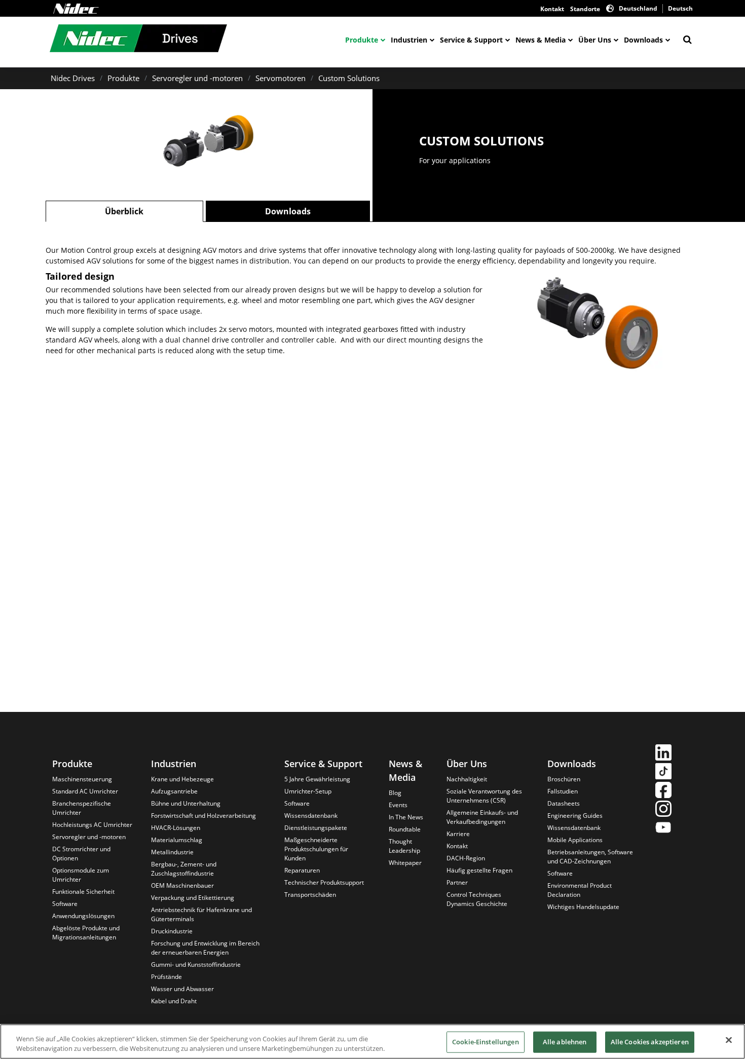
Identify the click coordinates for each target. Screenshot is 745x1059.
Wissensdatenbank (311, 815)
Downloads (643, 40)
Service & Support (471, 40)
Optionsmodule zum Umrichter (80, 875)
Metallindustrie (172, 852)
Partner (457, 882)
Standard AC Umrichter (85, 791)
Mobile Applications (575, 840)
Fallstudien (562, 791)
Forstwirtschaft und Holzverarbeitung (203, 815)
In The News (406, 817)
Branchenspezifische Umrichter (81, 808)
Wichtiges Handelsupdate (583, 906)
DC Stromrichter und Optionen (81, 853)
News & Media (540, 40)
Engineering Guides (575, 815)
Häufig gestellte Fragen (479, 870)
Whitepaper (405, 862)
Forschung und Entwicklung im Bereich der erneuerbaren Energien (205, 948)
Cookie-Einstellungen (485, 1041)
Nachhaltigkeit (466, 779)
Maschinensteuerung (82, 779)
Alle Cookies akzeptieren (650, 1041)
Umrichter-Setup (307, 791)
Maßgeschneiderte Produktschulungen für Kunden (316, 849)
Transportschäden (310, 894)
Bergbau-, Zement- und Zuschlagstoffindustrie (183, 869)
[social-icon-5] (663, 828)
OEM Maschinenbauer (182, 885)
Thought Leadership (404, 846)
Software (65, 903)
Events (398, 805)
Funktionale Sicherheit (83, 891)
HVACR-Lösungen (175, 827)
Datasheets (563, 803)
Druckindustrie (172, 931)
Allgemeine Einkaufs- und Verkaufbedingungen (482, 817)
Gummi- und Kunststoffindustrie (196, 964)
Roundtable (405, 829)
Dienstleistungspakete (315, 827)
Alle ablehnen (565, 1041)
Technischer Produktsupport (324, 882)
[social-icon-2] (663, 772)
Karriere (458, 833)
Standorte (585, 9)
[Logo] (76, 9)
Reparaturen (302, 870)
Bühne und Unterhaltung (185, 803)
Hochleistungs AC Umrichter (92, 824)
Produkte (361, 40)
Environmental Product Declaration (579, 890)
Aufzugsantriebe (174, 791)
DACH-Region (465, 858)
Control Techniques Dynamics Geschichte (476, 899)
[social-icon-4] (663, 810)
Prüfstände (166, 976)
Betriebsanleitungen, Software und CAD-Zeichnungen (590, 856)
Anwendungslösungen (83, 916)
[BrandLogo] (138, 39)
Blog (395, 792)
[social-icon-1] (663, 753)
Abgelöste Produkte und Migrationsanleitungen (86, 932)
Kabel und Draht (174, 1001)
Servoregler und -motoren (197, 78)
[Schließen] (729, 1040)
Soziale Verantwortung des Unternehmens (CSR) (484, 796)
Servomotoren (280, 78)
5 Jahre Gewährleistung (317, 779)
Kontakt (552, 9)
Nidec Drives (73, 78)
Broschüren (563, 779)
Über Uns (594, 40)
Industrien (409, 40)
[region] (372, 1041)
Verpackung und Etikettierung (192, 897)
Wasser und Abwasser (182, 989)
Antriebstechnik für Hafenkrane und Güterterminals (201, 914)
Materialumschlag (176, 840)
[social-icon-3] (663, 791)
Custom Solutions (349, 78)
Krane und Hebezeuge (182, 779)
